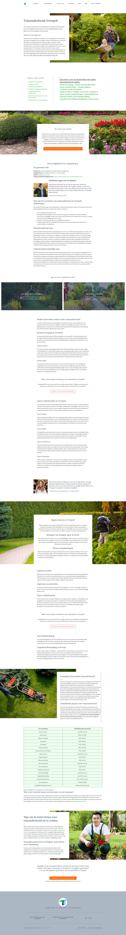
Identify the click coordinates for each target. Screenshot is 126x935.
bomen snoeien (81, 84)
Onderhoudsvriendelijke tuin (35, 86)
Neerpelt (56, 173)
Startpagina (35, 3)
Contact (48, 927)
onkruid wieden (66, 96)
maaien (81, 87)
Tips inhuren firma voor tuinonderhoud (37, 100)
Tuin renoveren (60, 3)
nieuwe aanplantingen (74, 94)
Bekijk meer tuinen (32, 298)
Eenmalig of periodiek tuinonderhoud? (37, 89)
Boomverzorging (66, 84)
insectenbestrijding (82, 96)
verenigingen (60, 830)
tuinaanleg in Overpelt (80, 801)
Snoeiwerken (71, 3)
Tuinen (79, 3)
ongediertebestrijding (69, 99)
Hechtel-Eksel (73, 176)
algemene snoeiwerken (89, 99)
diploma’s (46, 832)
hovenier (75, 696)
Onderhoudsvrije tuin (33, 84)
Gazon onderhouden (68, 87)
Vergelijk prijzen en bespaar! (63, 391)
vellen (92, 84)
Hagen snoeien (66, 91)
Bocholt (64, 176)
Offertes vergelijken (95, 3)
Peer (67, 176)
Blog (86, 3)
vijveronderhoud (91, 94)
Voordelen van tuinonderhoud (35, 81)
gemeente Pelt (45, 175)
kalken (87, 87)
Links (43, 927)
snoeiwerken (72, 587)
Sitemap (38, 927)
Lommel (80, 176)
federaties (26, 832)
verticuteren (65, 89)
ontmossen (77, 89)
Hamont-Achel (57, 176)
